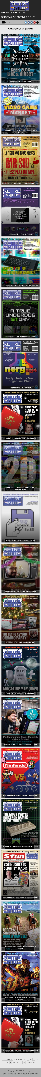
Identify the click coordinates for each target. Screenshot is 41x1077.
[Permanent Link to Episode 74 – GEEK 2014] (20, 58)
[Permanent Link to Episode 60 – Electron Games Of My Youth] (20, 824)
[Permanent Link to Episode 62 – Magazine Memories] (20, 670)
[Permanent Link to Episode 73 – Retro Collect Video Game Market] (20, 109)
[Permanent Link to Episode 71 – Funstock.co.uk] (20, 211)
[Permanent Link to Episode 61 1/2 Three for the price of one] (20, 722)
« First (18, 1059)
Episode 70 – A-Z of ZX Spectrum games (20, 285)
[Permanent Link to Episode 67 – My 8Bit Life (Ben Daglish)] (20, 415)
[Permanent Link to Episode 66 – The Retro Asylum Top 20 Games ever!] (20, 466)
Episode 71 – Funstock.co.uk (20, 234)
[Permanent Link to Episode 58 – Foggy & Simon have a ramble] (20, 926)
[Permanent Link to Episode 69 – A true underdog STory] (20, 313)
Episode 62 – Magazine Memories (20, 693)
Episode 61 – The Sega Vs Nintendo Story (20, 795)
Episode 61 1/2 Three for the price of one (20, 744)
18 (14, 1062)
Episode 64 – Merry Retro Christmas (20, 591)
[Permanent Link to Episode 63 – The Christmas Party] (20, 619)
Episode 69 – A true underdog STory (20, 336)
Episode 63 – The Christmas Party (20, 642)
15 (37, 1059)
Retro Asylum (13, 12)
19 (17, 1062)
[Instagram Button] (32, 22)
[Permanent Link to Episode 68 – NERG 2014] (20, 364)
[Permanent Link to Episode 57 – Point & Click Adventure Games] (20, 977)
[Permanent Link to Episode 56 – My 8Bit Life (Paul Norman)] (20, 1028)
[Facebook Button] (29, 22)
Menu (7, 22)
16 (7, 1062)
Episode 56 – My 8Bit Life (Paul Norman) (20, 1050)
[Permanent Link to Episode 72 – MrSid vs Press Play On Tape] (20, 160)
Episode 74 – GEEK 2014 (20, 81)
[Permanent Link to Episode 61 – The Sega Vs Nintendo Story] (20, 773)
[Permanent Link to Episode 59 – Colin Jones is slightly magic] (20, 875)
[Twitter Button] (26, 22)
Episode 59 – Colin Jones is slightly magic (20, 897)
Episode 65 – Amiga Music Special (20, 540)
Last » (31, 1062)
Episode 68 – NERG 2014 (20, 387)
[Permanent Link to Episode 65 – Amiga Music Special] (20, 517)
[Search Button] (37, 22)
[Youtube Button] (34, 22)
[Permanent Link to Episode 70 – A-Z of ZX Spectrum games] (20, 262)
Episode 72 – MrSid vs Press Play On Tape (20, 183)
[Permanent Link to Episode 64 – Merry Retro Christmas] (20, 568)
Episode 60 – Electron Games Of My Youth (20, 846)
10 (31, 1059)
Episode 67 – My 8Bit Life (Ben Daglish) (20, 438)
